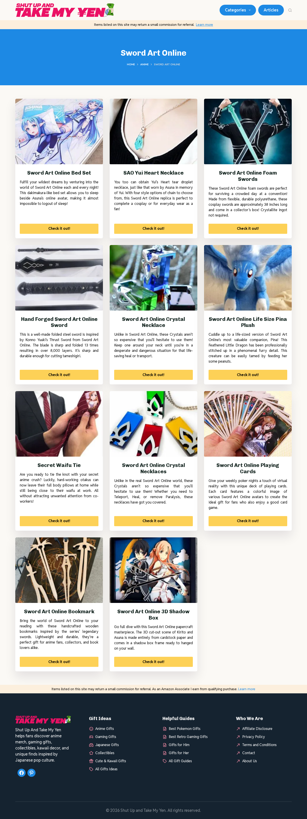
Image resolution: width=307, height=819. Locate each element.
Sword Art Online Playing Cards (247, 468)
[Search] (290, 10)
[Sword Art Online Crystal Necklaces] (153, 424)
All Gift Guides (180, 761)
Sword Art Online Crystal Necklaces (153, 468)
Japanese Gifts (107, 744)
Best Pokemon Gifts (184, 728)
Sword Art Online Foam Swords (248, 176)
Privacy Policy (253, 736)
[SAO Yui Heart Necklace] (153, 131)
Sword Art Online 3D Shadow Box (153, 614)
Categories (235, 10)
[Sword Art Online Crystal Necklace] (153, 278)
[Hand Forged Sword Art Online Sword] (59, 278)
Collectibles (104, 753)
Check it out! (59, 228)
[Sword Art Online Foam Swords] (248, 131)
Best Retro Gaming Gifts (188, 736)
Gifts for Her (179, 753)
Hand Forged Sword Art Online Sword (59, 322)
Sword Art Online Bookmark (59, 611)
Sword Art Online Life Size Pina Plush (248, 322)
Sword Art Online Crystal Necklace (153, 322)
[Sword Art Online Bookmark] (59, 570)
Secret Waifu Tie (59, 465)
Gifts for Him (179, 744)
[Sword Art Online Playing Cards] (248, 424)
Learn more (204, 24)
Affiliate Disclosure (257, 728)
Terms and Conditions (259, 744)
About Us (249, 761)
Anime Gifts (104, 728)
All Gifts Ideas (106, 769)
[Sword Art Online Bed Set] (59, 131)
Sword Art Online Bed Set (59, 173)
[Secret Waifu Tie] (59, 424)
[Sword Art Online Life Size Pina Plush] (248, 278)
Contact (248, 753)
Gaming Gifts (105, 736)
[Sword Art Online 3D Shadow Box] (153, 570)
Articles (271, 10)
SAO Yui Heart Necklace (153, 173)
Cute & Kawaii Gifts (110, 761)
